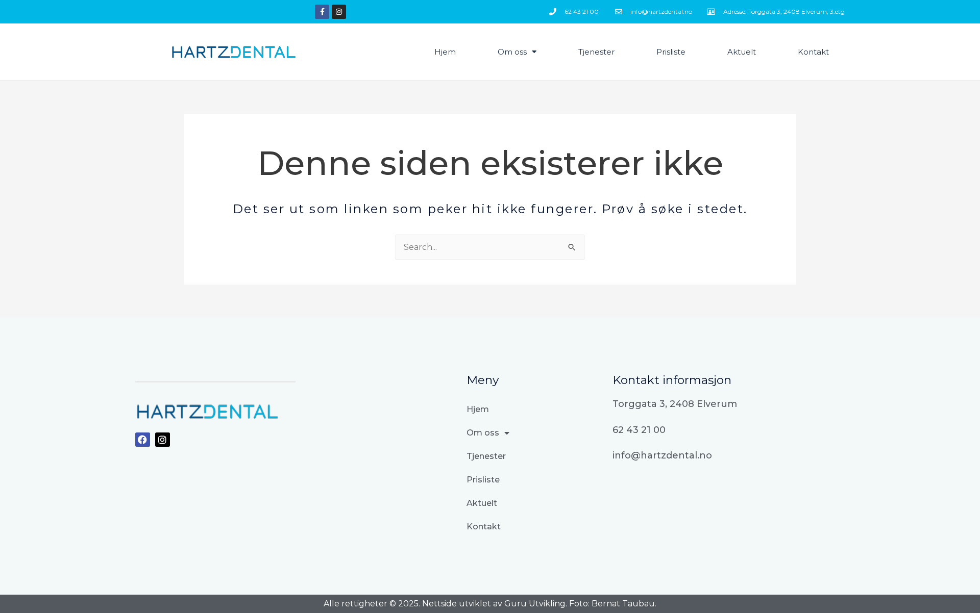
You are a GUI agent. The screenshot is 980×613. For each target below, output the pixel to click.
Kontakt (813, 52)
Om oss (512, 52)
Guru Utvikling (535, 603)
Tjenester (596, 52)
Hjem (445, 52)
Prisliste (670, 52)
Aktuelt (741, 52)
